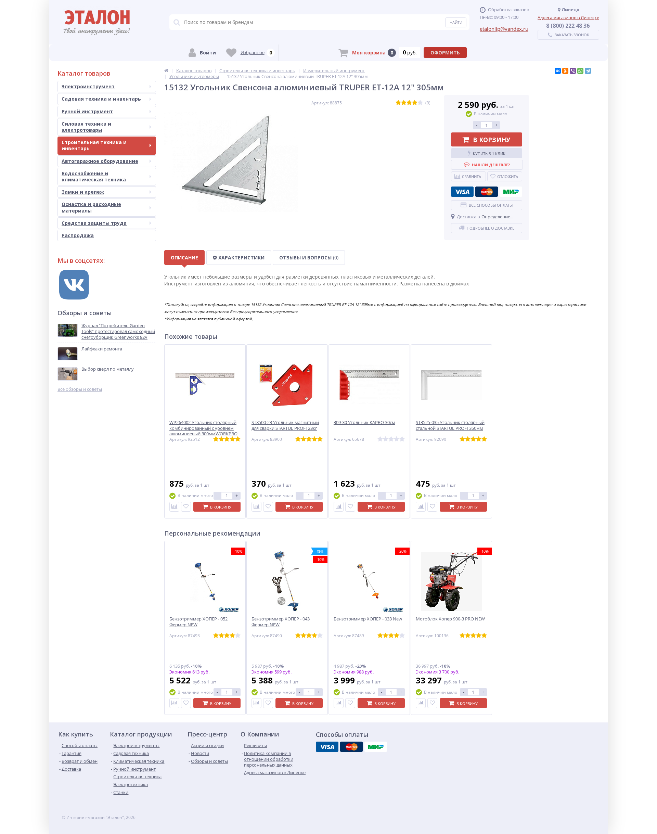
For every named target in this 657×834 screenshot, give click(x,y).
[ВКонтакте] (558, 71)
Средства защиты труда (94, 223)
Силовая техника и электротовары (86, 126)
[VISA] (462, 192)
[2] (404, 103)
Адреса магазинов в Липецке (568, 17)
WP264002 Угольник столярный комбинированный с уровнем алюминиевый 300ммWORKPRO (203, 428)
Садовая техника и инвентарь (101, 98)
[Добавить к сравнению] (174, 507)
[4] (414, 103)
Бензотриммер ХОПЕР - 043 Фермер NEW (281, 622)
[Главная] (166, 70)
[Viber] (573, 71)
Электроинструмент (88, 86)
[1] (398, 103)
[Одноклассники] (565, 71)
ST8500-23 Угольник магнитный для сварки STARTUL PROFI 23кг (285, 425)
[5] (420, 103)
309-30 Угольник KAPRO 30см (364, 422)
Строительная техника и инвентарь (94, 145)
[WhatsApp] (580, 71)
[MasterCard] (486, 192)
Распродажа (78, 235)
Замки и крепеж (83, 192)
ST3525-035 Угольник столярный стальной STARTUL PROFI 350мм (450, 425)
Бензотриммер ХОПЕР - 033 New (368, 619)
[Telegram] (588, 71)
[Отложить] (186, 507)
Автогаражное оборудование (100, 161)
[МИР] (511, 192)
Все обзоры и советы (79, 389)
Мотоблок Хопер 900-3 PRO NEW (450, 619)
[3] (409, 103)
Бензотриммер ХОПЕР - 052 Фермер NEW (198, 622)
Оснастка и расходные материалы (91, 207)
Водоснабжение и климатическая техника (94, 176)
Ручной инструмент (87, 111)
